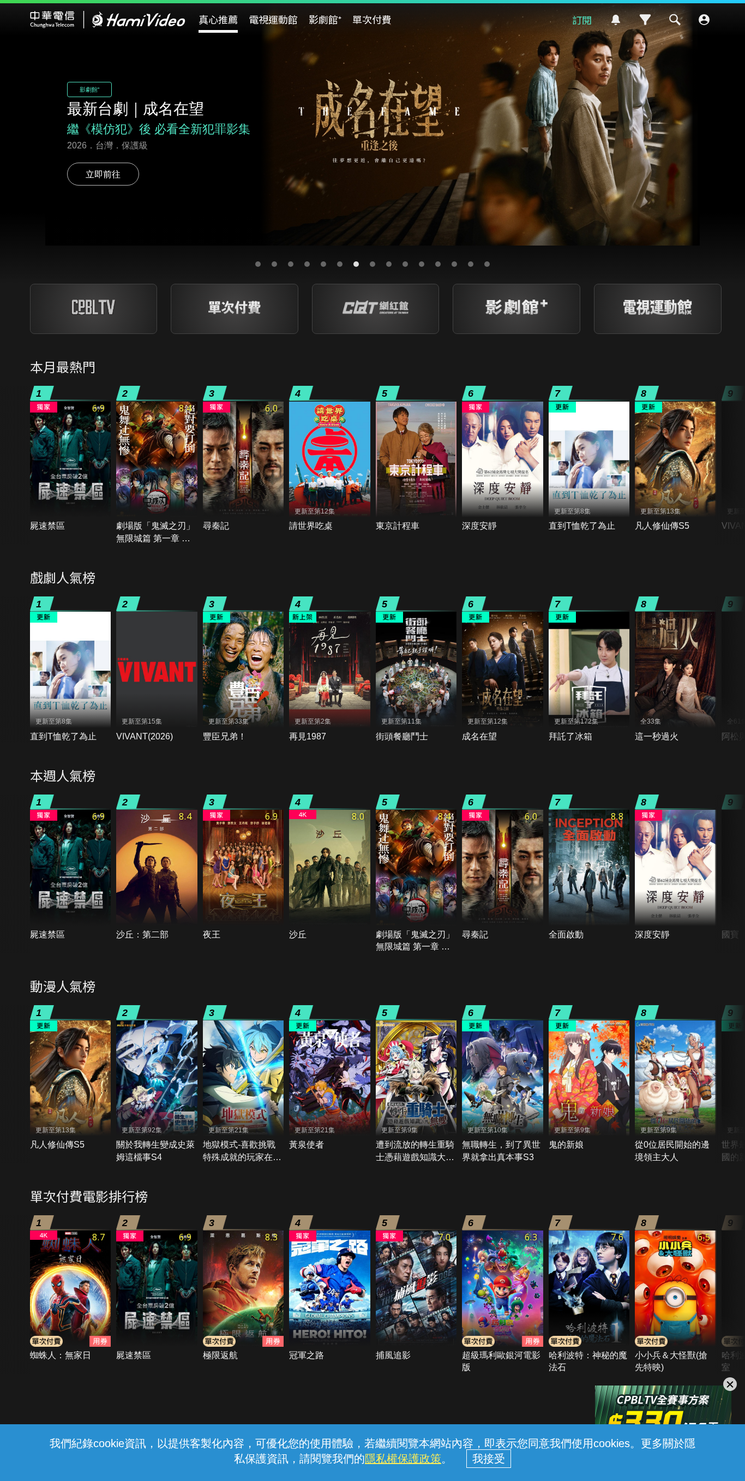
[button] (258, 264)
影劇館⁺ (325, 19)
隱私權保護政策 (403, 1459)
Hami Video (107, 19)
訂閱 (582, 20)
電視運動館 (273, 19)
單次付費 (372, 19)
